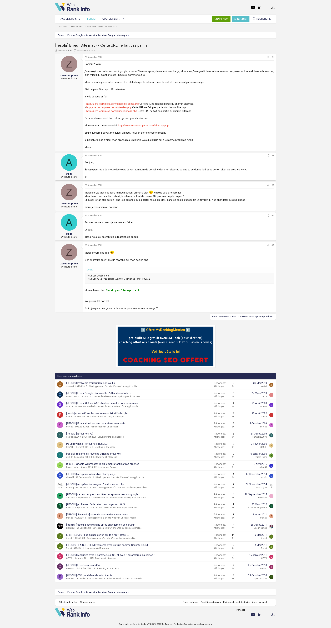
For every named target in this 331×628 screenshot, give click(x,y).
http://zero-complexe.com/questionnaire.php (111, 111)
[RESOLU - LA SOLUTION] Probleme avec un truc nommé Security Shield (107, 545)
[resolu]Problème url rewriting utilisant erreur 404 (93, 453)
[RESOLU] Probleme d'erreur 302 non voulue (91, 383)
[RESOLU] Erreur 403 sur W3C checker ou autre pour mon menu (102, 403)
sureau (69, 427)
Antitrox (70, 497)
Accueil (263, 602)
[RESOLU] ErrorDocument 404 (82, 565)
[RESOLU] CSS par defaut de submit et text (90, 575)
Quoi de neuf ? (111, 18)
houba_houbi (72, 467)
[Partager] (268, 57)
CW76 (69, 558)
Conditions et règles (211, 602)
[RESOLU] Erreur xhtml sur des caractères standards (95, 423)
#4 (273, 215)
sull (68, 457)
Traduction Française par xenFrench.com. (193, 624)
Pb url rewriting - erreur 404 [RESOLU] (87, 443)
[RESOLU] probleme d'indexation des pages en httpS (95, 504)
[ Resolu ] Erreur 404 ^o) (79, 433)
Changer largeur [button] (88, 602)
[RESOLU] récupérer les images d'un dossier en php (95, 484)
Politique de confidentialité (236, 602)
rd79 (265, 396)
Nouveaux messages (71, 26)
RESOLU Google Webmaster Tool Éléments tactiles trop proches (102, 463)
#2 (273, 155)
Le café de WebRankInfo (97, 548)
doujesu (70, 568)
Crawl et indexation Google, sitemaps (106, 416)
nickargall (71, 528)
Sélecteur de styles (68, 602)
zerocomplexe (65, 50)
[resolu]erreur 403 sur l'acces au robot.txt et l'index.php (97, 413)
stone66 (70, 578)
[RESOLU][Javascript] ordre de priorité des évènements (97, 514)
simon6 (69, 406)
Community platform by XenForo (146, 624)
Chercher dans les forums (101, 26)
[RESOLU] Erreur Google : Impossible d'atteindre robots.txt (99, 393)
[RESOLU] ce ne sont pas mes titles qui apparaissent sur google (102, 494)
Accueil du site (70, 18)
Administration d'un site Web (104, 427)
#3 (273, 185)
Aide (254, 602)
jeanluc (263, 568)
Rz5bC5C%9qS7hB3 (75, 507)
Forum (91, 18)
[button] (123, 19)
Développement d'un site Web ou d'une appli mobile (113, 386)
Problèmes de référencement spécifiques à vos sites (115, 396)
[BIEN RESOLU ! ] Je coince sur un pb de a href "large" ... (97, 534)
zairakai (70, 386)
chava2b (70, 477)
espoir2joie (71, 487)
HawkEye (262, 497)
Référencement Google (105, 467)
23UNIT (69, 447)
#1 (273, 57)
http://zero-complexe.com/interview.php (109, 107)
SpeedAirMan (260, 578)
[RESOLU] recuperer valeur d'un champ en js (91, 474)
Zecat (69, 538)
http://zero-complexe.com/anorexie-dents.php (112, 103)
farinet (69, 416)
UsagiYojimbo (260, 528)
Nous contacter (190, 602)
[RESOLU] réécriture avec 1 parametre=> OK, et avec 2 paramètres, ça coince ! (110, 555)
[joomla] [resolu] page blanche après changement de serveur (100, 524)
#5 (273, 245)
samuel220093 (73, 437)
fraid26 (69, 518)
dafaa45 (263, 467)
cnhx (68, 396)
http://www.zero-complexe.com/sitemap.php (143, 125)
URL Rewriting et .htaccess (111, 437)
